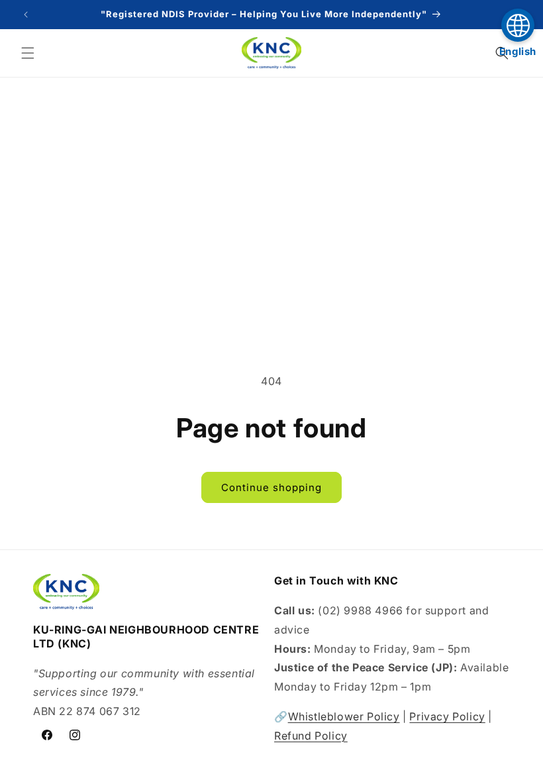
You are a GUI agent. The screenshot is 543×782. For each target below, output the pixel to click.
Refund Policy (311, 735)
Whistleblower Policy (344, 716)
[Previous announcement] (25, 14)
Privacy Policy (447, 716)
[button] (27, 53)
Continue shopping (271, 487)
